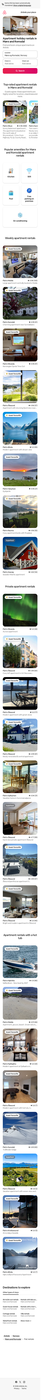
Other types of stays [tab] (11, 1292)
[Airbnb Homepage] (4, 12)
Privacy (16, 1388)
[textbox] (11, 63)
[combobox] (20, 55)
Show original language (22, 5)
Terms (24, 1388)
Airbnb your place (28, 12)
